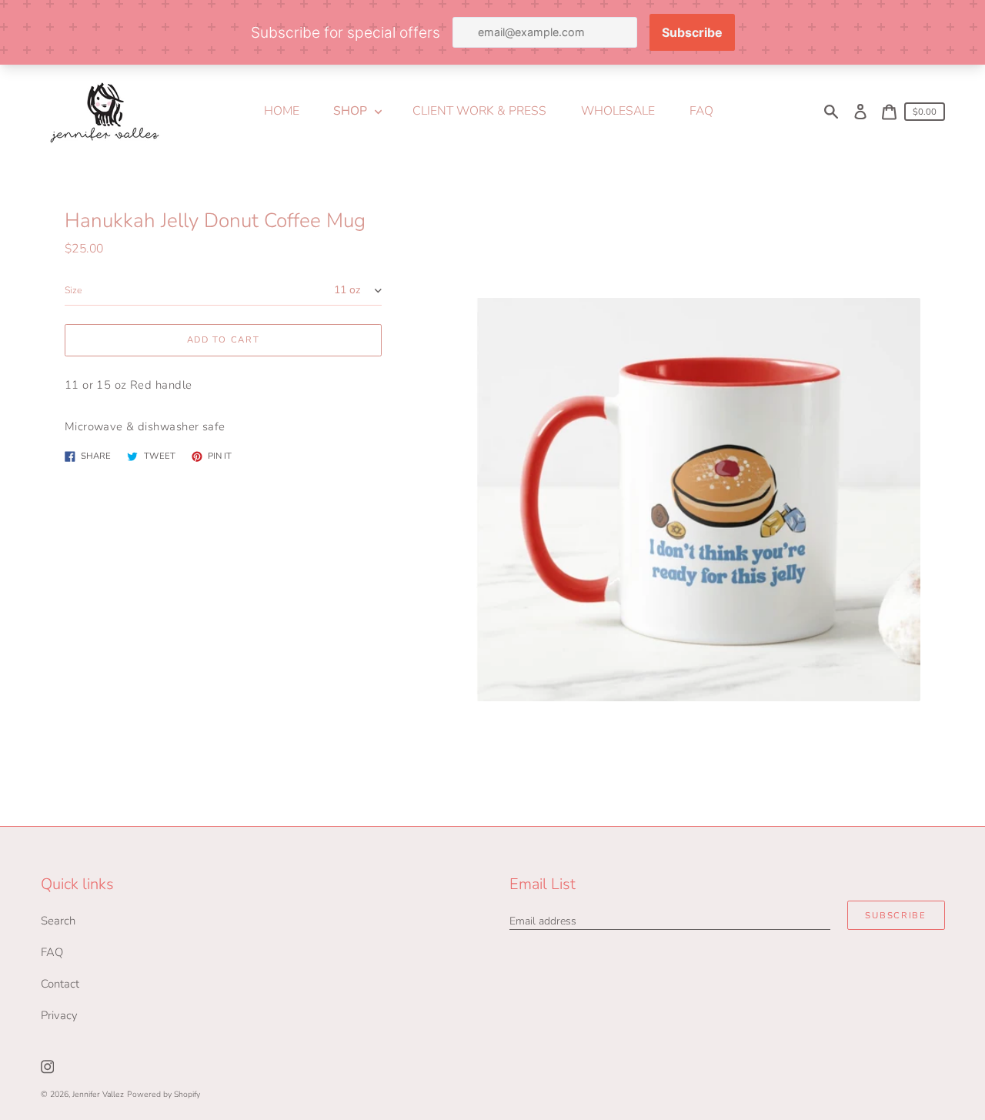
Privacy (59, 1015)
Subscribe (895, 915)
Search (58, 920)
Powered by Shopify (163, 1094)
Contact (60, 983)
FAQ (52, 952)
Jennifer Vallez (98, 1094)
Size (73, 290)
